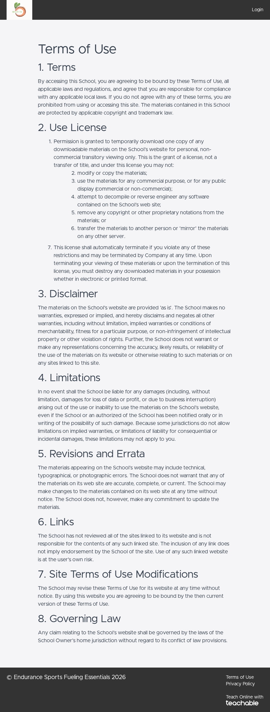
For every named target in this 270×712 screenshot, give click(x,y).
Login (257, 10)
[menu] (255, 10)
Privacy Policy (240, 684)
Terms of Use (240, 677)
